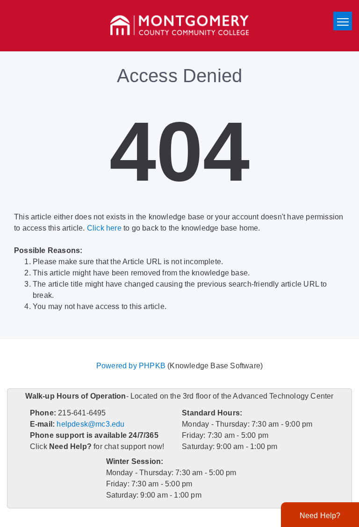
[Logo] (179, 25)
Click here (104, 228)
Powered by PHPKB (130, 366)
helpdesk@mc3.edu (90, 424)
